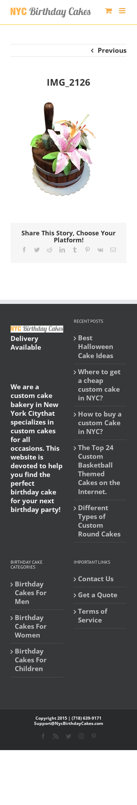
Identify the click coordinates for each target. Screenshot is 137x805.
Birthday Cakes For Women (31, 626)
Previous (112, 50)
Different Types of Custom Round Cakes (99, 521)
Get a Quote (97, 595)
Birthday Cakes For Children (31, 660)
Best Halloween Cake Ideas (95, 347)
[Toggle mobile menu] (122, 10)
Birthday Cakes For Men (31, 593)
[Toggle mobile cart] (108, 10)
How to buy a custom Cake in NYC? (100, 423)
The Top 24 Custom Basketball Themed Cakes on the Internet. (99, 469)
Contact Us (95, 579)
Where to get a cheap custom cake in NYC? (99, 385)
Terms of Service (92, 616)
